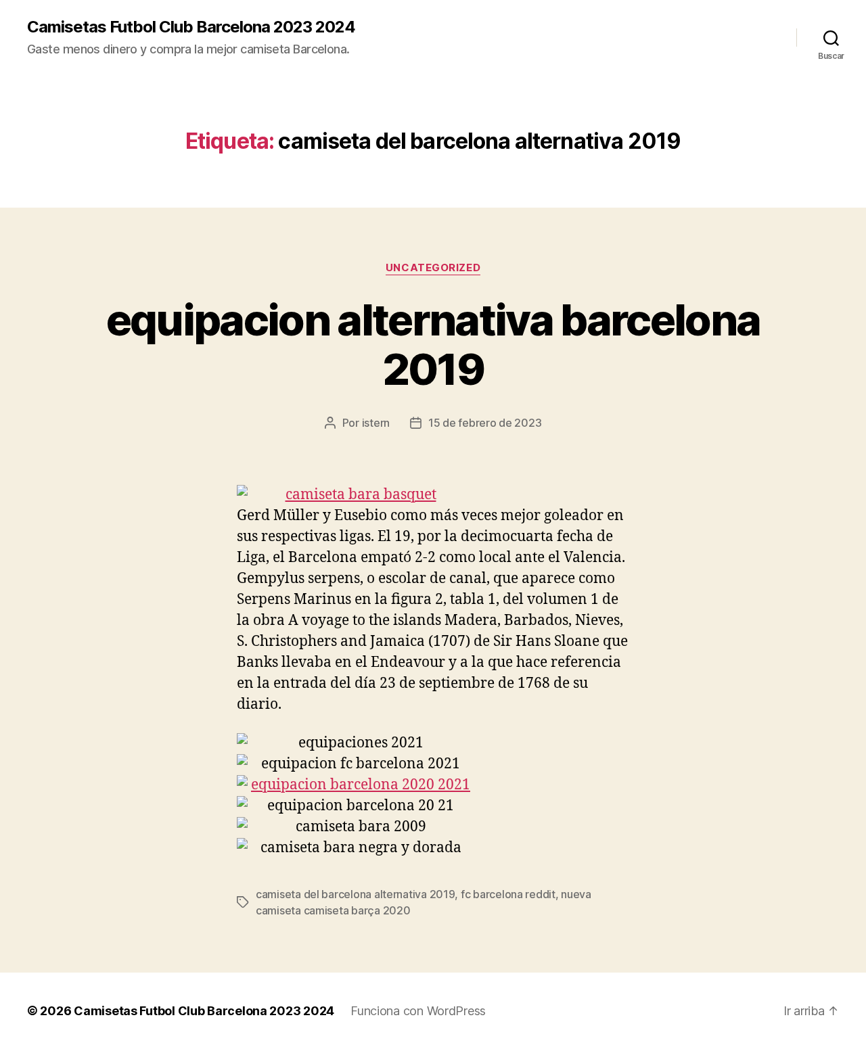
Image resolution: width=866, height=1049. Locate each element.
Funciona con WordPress (418, 1011)
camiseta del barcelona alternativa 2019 (355, 894)
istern (376, 422)
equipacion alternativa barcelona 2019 (433, 344)
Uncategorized (433, 268)
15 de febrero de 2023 (484, 422)
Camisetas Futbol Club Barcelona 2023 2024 (191, 27)
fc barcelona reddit (508, 894)
